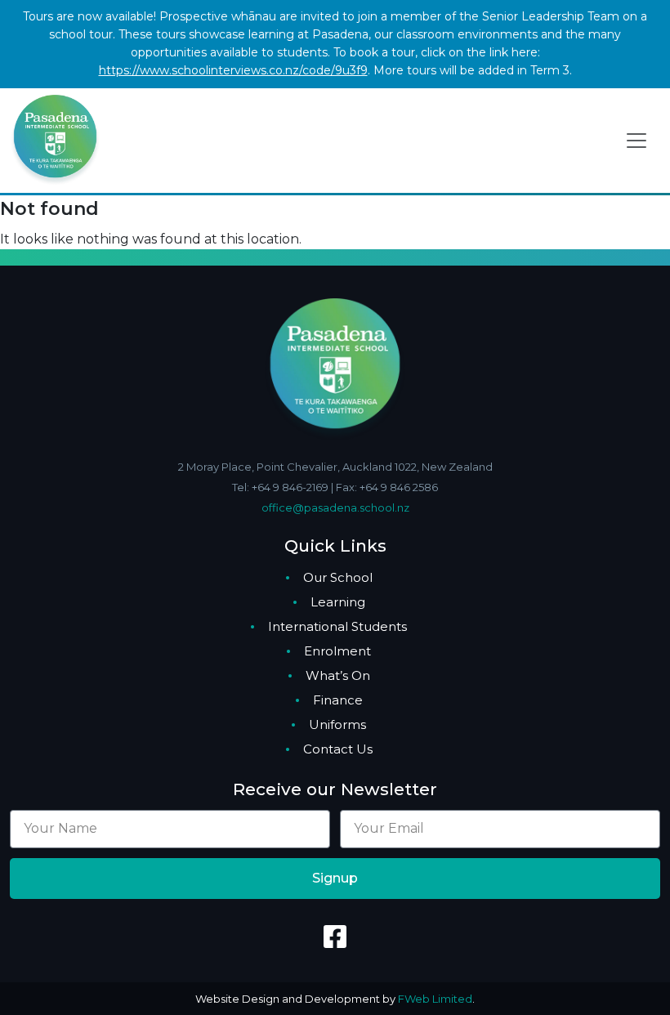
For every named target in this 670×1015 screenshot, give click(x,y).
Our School (338, 577)
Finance (338, 700)
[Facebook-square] (335, 936)
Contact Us (338, 749)
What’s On (338, 675)
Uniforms (337, 724)
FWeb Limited (435, 998)
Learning (337, 602)
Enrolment (337, 651)
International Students (337, 626)
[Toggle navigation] (636, 140)
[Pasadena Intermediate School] (55, 139)
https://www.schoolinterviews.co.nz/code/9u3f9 (233, 70)
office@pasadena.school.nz (335, 507)
